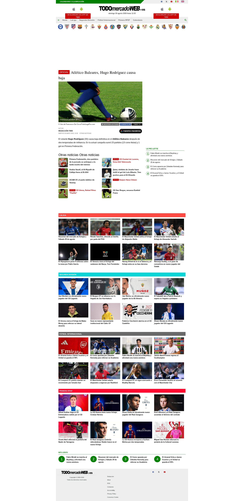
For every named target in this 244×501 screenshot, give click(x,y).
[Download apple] (73, 10)
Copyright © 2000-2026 (77, 477)
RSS (108, 483)
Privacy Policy (111, 494)
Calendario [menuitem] (137, 20)
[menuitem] (58, 20)
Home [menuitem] (64, 20)
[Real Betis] (151, 26)
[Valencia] (177, 26)
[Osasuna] (131, 26)
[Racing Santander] (138, 26)
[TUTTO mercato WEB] (177, 1)
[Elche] (99, 26)
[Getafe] (112, 26)
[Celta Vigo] (86, 26)
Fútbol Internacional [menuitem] (106, 20)
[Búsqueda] (185, 20)
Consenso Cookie (112, 497)
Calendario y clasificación (72, 1)
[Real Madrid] (157, 26)
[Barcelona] (79, 26)
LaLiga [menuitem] (73, 20)
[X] (166, 2)
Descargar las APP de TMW (77, 16)
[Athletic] (67, 26)
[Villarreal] (183, 26)
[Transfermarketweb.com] (182, 1)
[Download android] (81, 10)
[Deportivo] (92, 26)
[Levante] (118, 26)
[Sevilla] (170, 26)
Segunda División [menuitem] (87, 20)
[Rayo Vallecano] (144, 26)
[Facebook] (161, 2)
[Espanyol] (105, 26)
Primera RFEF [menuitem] (124, 20)
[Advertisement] (122, 49)
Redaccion (110, 476)
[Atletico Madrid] (73, 26)
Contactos (110, 487)
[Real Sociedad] (164, 26)
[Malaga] (125, 26)
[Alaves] (60, 26)
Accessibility (111, 490)
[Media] (171, 2)
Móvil (108, 480)
